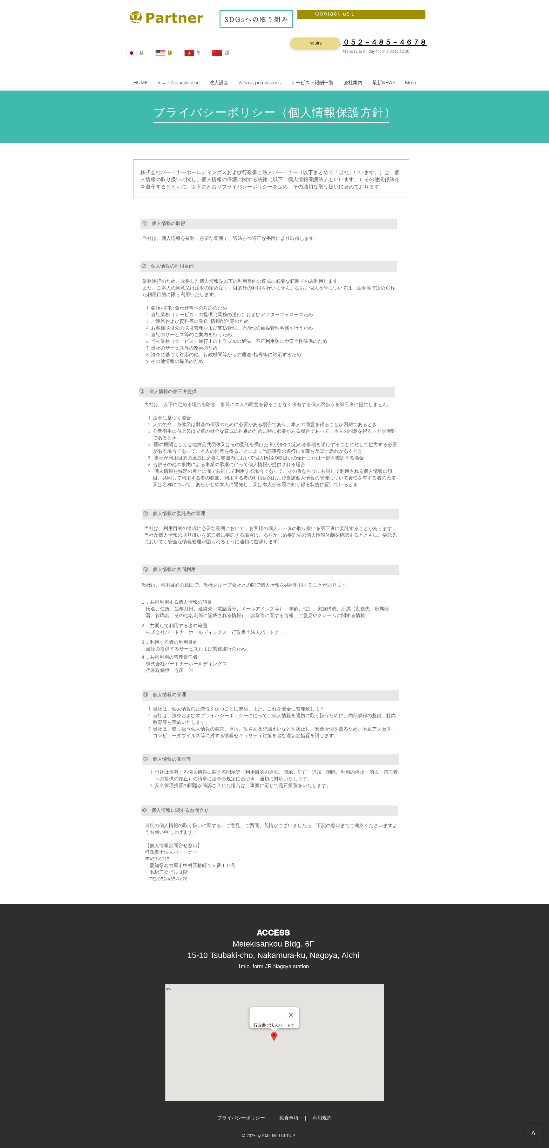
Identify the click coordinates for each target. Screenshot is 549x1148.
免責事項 (288, 1118)
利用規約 (322, 1118)
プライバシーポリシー (241, 1118)
